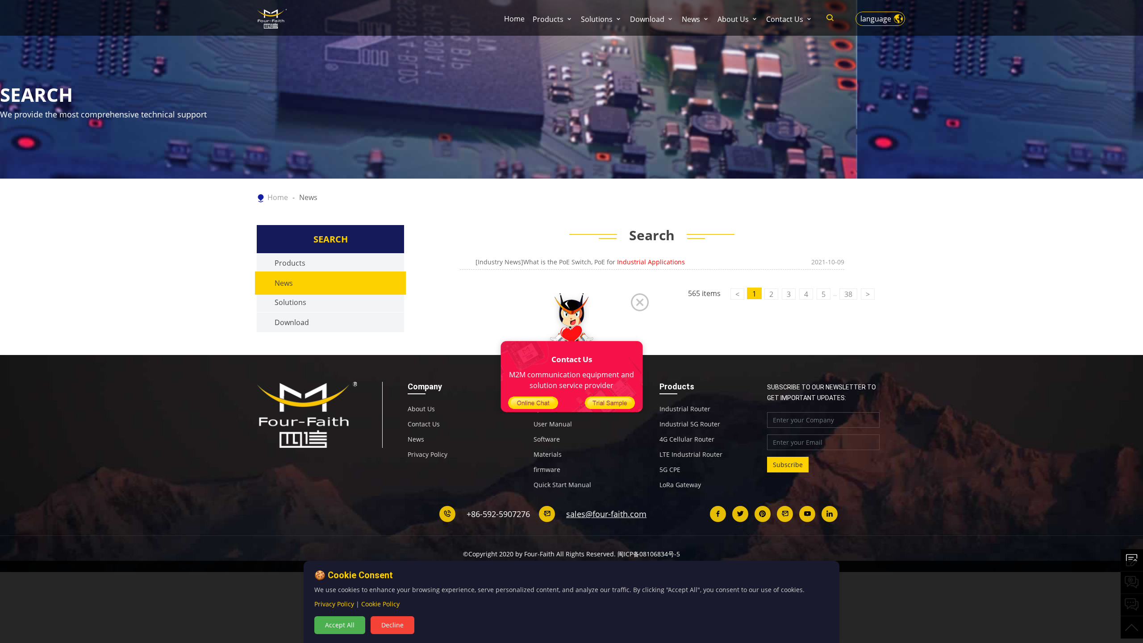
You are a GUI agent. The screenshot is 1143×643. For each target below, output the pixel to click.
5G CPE (669, 470)
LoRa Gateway (680, 485)
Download (647, 19)
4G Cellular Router (686, 439)
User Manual (553, 424)
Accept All (340, 625)
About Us (733, 19)
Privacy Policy (427, 454)
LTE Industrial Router (690, 454)
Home (514, 19)
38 (848, 294)
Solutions (597, 19)
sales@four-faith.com (606, 514)
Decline (392, 625)
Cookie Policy (380, 604)
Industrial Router (684, 409)
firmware (547, 470)
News (691, 19)
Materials (548, 454)
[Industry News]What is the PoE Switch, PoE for (580, 262)
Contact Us (784, 19)
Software (547, 439)
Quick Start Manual (562, 485)
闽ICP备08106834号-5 (648, 554)
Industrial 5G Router (689, 424)
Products (548, 19)
